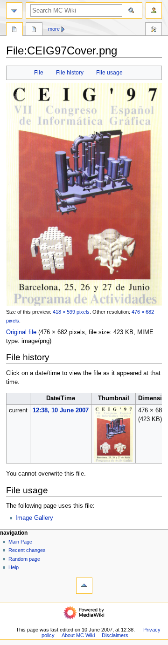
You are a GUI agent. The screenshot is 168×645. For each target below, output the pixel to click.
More (54, 29)
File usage (109, 72)
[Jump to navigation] (14, 10)
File (38, 72)
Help (13, 567)
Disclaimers (115, 635)
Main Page (20, 541)
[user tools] (154, 10)
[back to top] (84, 586)
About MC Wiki (78, 635)
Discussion (34, 30)
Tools (153, 30)
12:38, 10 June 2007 (61, 410)
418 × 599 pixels (71, 312)
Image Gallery (34, 518)
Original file (21, 332)
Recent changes (27, 550)
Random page (24, 559)
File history (70, 72)
